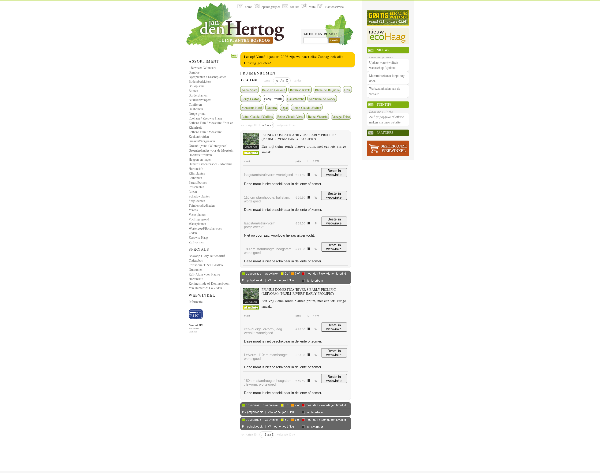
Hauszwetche (295, 99)
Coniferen (195, 104)
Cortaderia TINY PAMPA (206, 265)
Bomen (193, 90)
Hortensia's (196, 168)
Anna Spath (249, 90)
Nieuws (383, 50)
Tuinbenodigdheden (202, 205)
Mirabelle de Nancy (322, 99)
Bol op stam (197, 86)
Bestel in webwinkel (334, 173)
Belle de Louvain (273, 90)
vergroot (251, 147)
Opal (284, 107)
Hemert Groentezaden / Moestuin (210, 164)
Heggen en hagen (200, 159)
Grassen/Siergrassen (202, 141)
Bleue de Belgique (327, 90)
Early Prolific (273, 99)
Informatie (195, 301)
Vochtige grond (199, 219)
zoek (334, 40)
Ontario (272, 107)
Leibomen (195, 177)
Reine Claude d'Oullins (257, 116)
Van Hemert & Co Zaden (205, 288)
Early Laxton (250, 99)
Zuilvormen (196, 242)
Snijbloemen (197, 200)
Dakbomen (196, 109)
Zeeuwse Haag (198, 237)
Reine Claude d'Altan (306, 107)
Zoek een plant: (321, 34)
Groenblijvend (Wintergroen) (208, 145)
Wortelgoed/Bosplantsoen (205, 228)
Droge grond (197, 113)
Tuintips (384, 104)
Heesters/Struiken (200, 155)
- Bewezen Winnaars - (203, 67)
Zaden (193, 233)
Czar (347, 90)
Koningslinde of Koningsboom (209, 283)
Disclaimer (193, 332)
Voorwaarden (194, 328)
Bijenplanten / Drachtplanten (207, 76)
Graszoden (195, 269)
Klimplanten (197, 173)
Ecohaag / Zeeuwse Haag (205, 118)
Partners (385, 132)
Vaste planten (197, 214)
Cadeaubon (196, 260)
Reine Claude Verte (290, 116)
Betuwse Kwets (300, 90)
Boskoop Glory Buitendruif (207, 255)
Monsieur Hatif (252, 107)
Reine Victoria (317, 116)
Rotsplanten (196, 187)
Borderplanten (198, 95)
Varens (193, 210)
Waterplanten (197, 223)
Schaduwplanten (199, 196)
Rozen (193, 191)
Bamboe (194, 72)
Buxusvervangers (200, 99)
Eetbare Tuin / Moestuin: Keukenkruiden (205, 134)
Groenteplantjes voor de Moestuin (211, 150)
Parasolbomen (198, 182)
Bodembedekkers (200, 81)
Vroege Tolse (341, 116)
